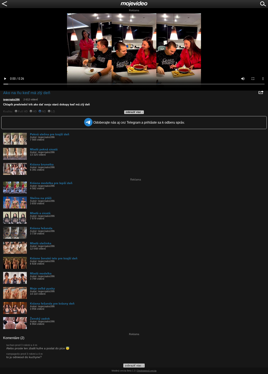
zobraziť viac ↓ (134, 112)
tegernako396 (11, 99)
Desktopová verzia (146, 370)
